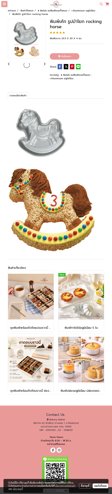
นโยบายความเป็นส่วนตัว (65, 485)
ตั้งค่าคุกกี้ (85, 485)
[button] (100, 4)
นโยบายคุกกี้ (18, 489)
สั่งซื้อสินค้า (65, 56)
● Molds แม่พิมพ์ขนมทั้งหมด (76, 75)
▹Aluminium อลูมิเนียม (62, 78)
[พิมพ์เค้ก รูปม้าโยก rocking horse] (26, 38)
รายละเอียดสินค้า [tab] (18, 95)
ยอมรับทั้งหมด (100, 485)
